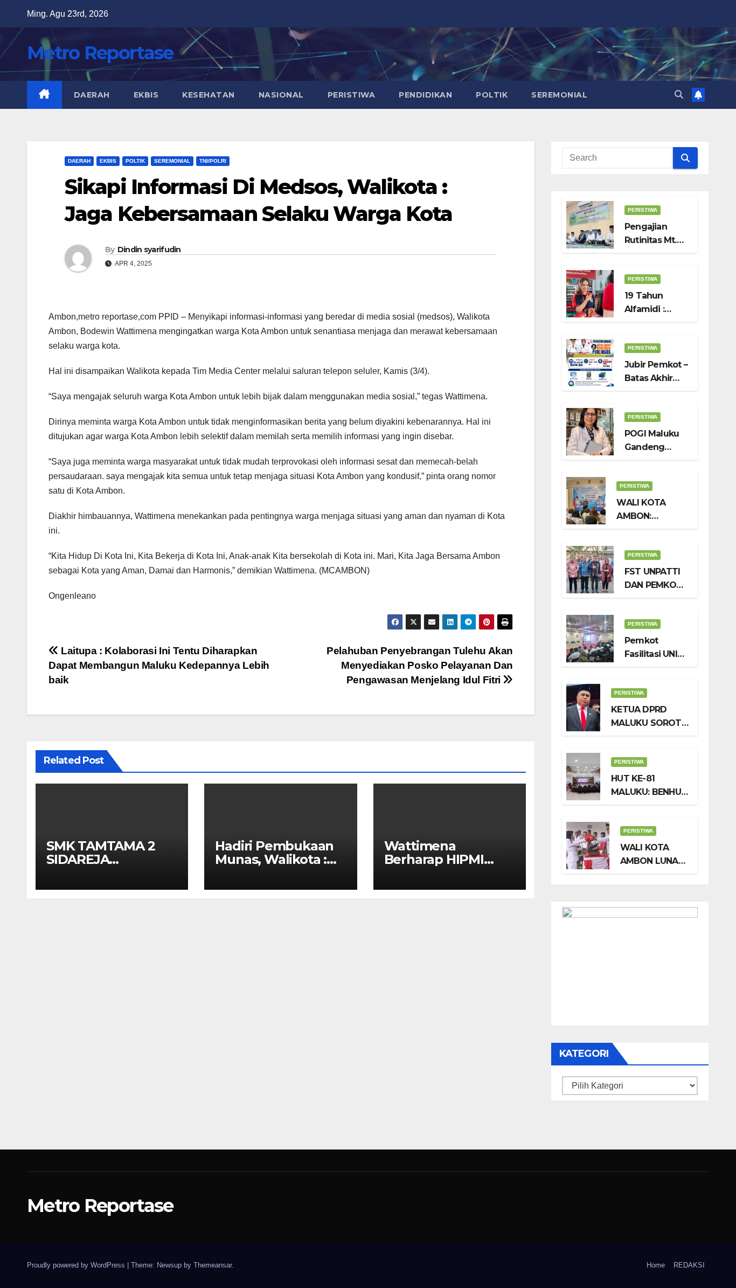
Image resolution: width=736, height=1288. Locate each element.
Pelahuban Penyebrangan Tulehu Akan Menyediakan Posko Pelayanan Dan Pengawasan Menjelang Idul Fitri (420, 665)
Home (656, 1265)
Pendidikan (425, 95)
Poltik (492, 95)
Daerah (92, 95)
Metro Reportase (100, 52)
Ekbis (146, 95)
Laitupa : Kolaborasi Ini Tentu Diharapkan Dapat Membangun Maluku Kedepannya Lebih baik (158, 665)
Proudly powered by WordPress (77, 1265)
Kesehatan (208, 95)
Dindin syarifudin (149, 249)
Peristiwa (352, 95)
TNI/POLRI (212, 161)
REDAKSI (689, 1265)
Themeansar (212, 1265)
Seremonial (559, 95)
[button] (679, 94)
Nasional (281, 95)
